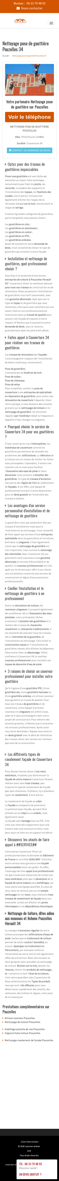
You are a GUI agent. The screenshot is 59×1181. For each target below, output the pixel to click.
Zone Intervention (29, 1141)
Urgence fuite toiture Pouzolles (22, 1033)
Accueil (5, 55)
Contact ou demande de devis (30, 150)
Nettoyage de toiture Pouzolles (22, 1022)
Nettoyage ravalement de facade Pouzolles (29, 1040)
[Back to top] (50, 1172)
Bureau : (30, 3)
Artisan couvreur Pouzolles (20, 1018)
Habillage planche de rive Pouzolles (25, 1029)
